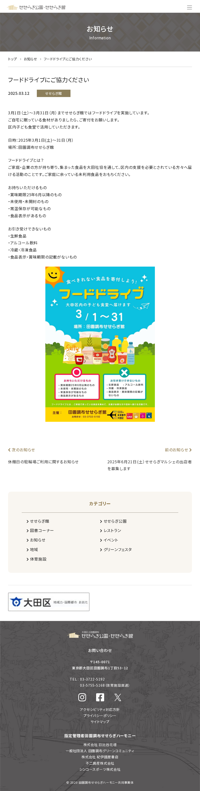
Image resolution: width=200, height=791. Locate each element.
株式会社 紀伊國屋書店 (100, 756)
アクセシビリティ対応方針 (100, 709)
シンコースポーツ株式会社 (100, 769)
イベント (110, 540)
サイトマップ (100, 721)
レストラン (111, 530)
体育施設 (38, 559)
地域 (33, 549)
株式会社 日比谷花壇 (100, 744)
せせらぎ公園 (114, 521)
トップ (13, 58)
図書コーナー (41, 530)
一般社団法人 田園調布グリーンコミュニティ (100, 750)
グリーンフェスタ (117, 549)
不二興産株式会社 (100, 763)
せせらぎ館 (39, 521)
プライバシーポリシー (100, 715)
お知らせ (31, 58)
